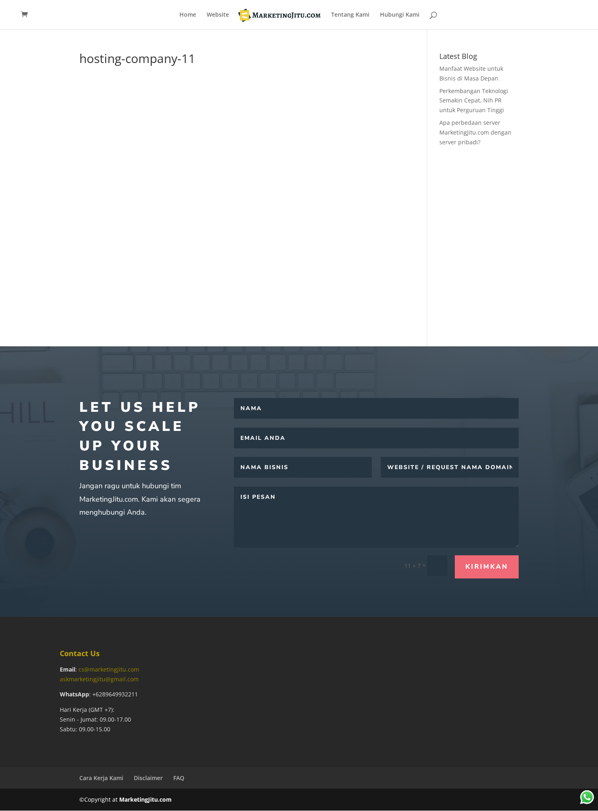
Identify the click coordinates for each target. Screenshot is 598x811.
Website (218, 15)
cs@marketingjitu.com (109, 669)
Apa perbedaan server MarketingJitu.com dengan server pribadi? (475, 132)
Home (187, 15)
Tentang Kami (350, 15)
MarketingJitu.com (145, 799)
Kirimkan (486, 566)
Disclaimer (148, 778)
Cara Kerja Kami (101, 778)
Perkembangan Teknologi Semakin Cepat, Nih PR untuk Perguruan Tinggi (473, 100)
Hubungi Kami (399, 15)
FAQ (178, 778)
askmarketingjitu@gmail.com (99, 679)
